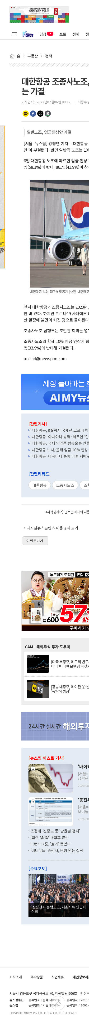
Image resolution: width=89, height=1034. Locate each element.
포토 (62, 34)
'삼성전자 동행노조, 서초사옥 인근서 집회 (58, 909)
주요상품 (37, 976)
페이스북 (33, 114)
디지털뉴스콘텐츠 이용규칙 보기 (52, 528)
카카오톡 (26, 114)
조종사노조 (65, 485)
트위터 (40, 114)
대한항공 (40, 485)
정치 (76, 34)
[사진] (50, 777)
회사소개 (15, 976)
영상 (43, 34)
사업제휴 (58, 976)
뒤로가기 (36, 541)
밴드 (48, 114)
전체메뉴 (14, 34)
